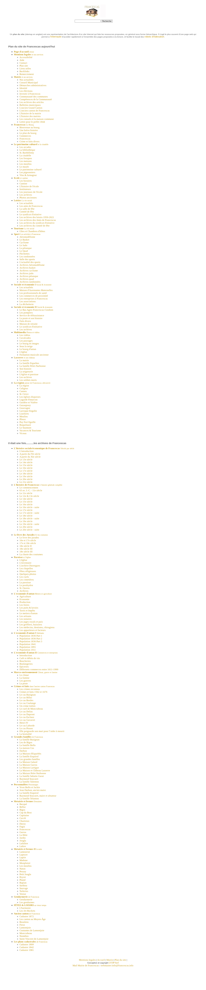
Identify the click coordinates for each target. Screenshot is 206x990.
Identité (23, 88)
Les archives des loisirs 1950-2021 (36, 217)
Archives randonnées (29, 281)
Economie (24, 599)
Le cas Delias (26, 711)
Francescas (24, 138)
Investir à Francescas (29, 93)
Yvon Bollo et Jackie (29, 787)
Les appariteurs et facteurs (32, 630)
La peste (23, 683)
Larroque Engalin (28, 411)
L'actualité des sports (29, 262)
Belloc (22, 807)
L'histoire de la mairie (30, 113)
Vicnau (22, 433)
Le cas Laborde (27, 725)
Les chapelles (26, 568)
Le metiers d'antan (28, 613)
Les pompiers (26, 312)
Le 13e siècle (26, 459)
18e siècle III (26, 548)
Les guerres (25, 680)
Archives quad (26, 279)
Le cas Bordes (26, 700)
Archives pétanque (28, 276)
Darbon (23, 751)
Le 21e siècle (26, 482)
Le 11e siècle (25, 493)
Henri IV (23, 722)
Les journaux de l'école (30, 192)
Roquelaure (25, 425)
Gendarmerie (25, 899)
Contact (23, 63)
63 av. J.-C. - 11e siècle (30, 490)
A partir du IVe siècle (29, 454)
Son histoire (25, 368)
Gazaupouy (25, 405)
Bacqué (23, 804)
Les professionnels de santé (33, 293)
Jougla (22, 840)
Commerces (25, 136)
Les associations (27, 301)
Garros (22, 832)
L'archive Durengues (29, 565)
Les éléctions (26, 91)
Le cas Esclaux (26, 717)
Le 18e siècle (26, 473)
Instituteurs (25, 189)
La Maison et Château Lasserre (34, 770)
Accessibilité (25, 57)
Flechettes (24, 253)
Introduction (25, 655)
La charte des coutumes (31, 554)
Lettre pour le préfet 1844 (32, 122)
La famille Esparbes (29, 363)
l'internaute (55, 36)
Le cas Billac (25, 697)
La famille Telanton (29, 798)
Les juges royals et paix (31, 621)
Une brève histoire (28, 130)
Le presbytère (26, 585)
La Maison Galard (28, 762)
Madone (23, 860)
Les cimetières (26, 579)
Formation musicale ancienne (34, 354)
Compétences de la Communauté (35, 99)
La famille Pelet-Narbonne (32, 366)
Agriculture (25, 596)
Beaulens (24, 922)
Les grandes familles (29, 759)
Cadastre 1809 (26, 944)
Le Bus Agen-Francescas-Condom (36, 310)
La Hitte (23, 835)
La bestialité (25, 734)
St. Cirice (24, 394)
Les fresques (25, 158)
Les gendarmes (26, 902)
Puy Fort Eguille (27, 422)
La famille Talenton (29, 781)
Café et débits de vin (29, 658)
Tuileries (23, 891)
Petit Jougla (25, 874)
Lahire (22, 846)
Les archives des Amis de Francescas (37, 220)
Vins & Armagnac (28, 175)
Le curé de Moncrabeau (31, 708)
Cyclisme (24, 242)
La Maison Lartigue (29, 767)
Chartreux (24, 821)
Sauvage (23, 888)
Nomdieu (24, 936)
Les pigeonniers (27, 172)
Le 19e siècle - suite (29, 524)
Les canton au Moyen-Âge (32, 919)
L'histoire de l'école (29, 186)
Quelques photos (27, 574)
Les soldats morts (28, 380)
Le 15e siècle (26, 465)
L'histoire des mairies (30, 116)
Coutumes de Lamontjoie (31, 930)
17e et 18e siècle (27, 543)
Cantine (23, 183)
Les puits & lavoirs (28, 607)
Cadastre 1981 (26, 950)
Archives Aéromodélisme (32, 265)
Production (24, 602)
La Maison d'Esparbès (30, 753)
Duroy (22, 823)
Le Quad (23, 251)
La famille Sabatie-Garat (31, 776)
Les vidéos (24, 335)
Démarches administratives (32, 85)
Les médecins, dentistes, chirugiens (37, 627)
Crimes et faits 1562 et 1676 (33, 692)
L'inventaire (25, 563)
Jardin (22, 838)
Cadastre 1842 (26, 947)
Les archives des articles (31, 102)
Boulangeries (26, 664)
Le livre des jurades (29, 537)
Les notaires (25, 619)
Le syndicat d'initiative (30, 326)
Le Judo (23, 245)
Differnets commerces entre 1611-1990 (38, 669)
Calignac (23, 388)
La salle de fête (26, 209)
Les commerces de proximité (33, 296)
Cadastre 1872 (26, 916)
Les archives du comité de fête (34, 225)
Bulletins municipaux (30, 105)
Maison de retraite (28, 324)
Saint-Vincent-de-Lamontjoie (33, 939)
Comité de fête (26, 211)
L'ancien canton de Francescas (34, 110)
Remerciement (26, 74)
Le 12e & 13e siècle (29, 496)
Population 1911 (27, 649)
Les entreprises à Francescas (33, 298)
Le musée (24, 166)
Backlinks (24, 71)
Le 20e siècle (26, 479)
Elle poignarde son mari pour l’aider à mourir (41, 731)
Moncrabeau (25, 933)
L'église (23, 352)
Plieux (22, 419)
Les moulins (25, 164)
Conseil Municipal (28, 82)
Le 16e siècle (26, 468)
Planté (22, 880)
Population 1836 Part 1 (30, 635)
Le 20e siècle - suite (29, 529)
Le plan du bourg (27, 133)
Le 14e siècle (26, 462)
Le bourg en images (29, 343)
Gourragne (24, 408)
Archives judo (26, 273)
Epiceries (24, 666)
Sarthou (23, 885)
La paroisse (25, 582)
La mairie (24, 360)
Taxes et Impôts (27, 610)
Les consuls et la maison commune (36, 119)
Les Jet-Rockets (27, 910)
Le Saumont (25, 427)
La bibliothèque (27, 150)
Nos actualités (26, 79)
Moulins (23, 416)
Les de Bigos (25, 742)
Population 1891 (27, 647)
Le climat (24, 675)
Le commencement (28, 487)
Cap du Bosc (25, 812)
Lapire (22, 857)
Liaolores (24, 413)
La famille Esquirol (29, 756)
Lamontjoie (25, 927)
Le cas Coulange (27, 703)
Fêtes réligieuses (27, 571)
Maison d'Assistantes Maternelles (36, 290)
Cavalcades (25, 338)
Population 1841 (27, 644)
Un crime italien (27, 706)
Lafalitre (23, 843)
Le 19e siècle (26, 476)
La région (24, 385)
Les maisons (25, 161)
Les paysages (26, 340)
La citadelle (25, 155)
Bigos (22, 809)
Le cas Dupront (27, 714)
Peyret (22, 877)
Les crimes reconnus (29, 689)
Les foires (24, 605)
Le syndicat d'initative (30, 214)
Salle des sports (27, 259)
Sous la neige (26, 346)
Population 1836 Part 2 (30, 638)
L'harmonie (25, 908)
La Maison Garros (28, 765)
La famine (24, 678)
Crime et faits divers (29, 141)
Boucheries (25, 661)
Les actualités (26, 203)
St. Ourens (24, 588)
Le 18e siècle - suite (29, 518)
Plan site (23, 65)
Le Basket (24, 239)
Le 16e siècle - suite (29, 507)
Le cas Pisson (26, 728)
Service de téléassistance (31, 315)
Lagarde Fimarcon (28, 399)
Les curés (24, 577)
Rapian (22, 882)
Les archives (25, 194)
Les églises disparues (29, 397)
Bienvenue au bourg (29, 127)
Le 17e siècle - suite (29, 513)
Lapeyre (23, 854)
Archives (23, 591)
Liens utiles (25, 68)
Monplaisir (24, 863)
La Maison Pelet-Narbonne (32, 773)
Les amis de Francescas (31, 206)
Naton (22, 868)
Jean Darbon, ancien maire (32, 790)
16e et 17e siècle (27, 540)
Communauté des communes (33, 96)
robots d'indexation (154, 36)
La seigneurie (26, 371)
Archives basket (27, 267)
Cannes (23, 391)
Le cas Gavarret (27, 720)
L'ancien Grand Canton (30, 107)
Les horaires (25, 180)
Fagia (22, 826)
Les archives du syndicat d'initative (37, 223)
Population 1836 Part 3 (30, 641)
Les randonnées (27, 256)
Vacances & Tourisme (30, 430)
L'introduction (26, 451)
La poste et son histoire (30, 318)
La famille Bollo (27, 745)
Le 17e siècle (26, 470)
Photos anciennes (28, 197)
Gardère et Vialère (28, 402)
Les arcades (25, 147)
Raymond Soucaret (28, 779)
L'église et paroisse (28, 374)
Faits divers (25, 321)
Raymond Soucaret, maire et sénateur (37, 795)
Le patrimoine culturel (30, 169)
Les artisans (25, 616)
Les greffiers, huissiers (30, 624)
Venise (22, 894)
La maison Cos (26, 748)
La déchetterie (26, 304)
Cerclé (22, 818)
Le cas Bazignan (27, 694)
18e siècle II (25, 546)
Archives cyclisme (28, 270)
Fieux (22, 924)
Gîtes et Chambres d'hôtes (32, 231)
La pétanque (25, 248)
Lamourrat (24, 852)
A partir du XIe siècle (30, 456)
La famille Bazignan (29, 739)
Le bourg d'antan (27, 349)
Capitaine (24, 815)
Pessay (22, 871)
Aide (21, 60)
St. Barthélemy (26, 152)
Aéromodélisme (27, 237)
